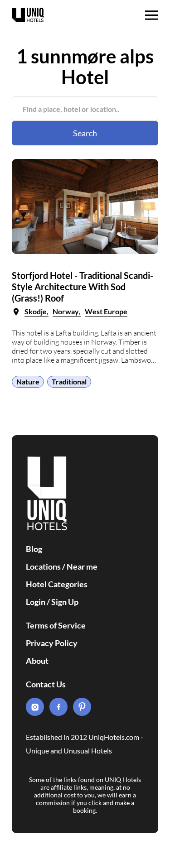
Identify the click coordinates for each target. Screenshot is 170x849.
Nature (27, 381)
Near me (82, 566)
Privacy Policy (52, 643)
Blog (34, 549)
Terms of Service (56, 625)
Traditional (69, 381)
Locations (43, 566)
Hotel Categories (56, 584)
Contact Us (46, 684)
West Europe (106, 311)
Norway (66, 311)
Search (85, 133)
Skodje (35, 311)
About (37, 661)
